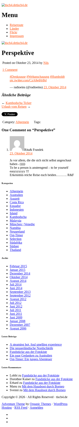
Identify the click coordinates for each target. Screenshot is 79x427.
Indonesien (17, 209)
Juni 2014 (16, 288)
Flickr (13, 32)
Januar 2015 (17, 270)
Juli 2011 (15, 310)
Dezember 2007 (20, 324)
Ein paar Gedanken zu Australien (31, 355)
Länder (14, 28)
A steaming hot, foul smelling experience (36, 344)
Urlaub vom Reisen (14, 106)
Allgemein (22, 122)
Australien (16, 195)
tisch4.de (22, 5)
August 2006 (18, 328)
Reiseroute (16, 25)
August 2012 (18, 299)
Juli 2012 (15, 302)
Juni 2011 (16, 313)
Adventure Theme (13, 404)
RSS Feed (20, 407)
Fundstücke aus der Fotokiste (28, 352)
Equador (15, 206)
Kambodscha (18, 217)
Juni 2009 (16, 317)
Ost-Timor (16, 235)
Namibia (15, 228)
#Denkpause (18, 76)
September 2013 (20, 291)
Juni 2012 (16, 306)
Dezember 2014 (20, 273)
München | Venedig (22, 224)
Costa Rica (17, 202)
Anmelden (36, 407)
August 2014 (18, 280)
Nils (46, 63)
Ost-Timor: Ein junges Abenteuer (31, 359)
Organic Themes (40, 404)
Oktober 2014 (19, 277)
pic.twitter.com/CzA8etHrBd (28, 80)
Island (13, 213)
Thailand (15, 250)
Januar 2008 (17, 321)
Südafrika (16, 242)
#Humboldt (57, 76)
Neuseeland (17, 231)
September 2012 (20, 295)
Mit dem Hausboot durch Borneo (43, 386)
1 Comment (9, 69)
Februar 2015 (18, 266)
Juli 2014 (15, 284)
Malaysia (15, 220)
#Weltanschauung (38, 76)
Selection (15, 239)
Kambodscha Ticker (18, 103)
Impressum (17, 36)
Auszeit (14, 198)
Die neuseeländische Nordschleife (31, 348)
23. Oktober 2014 (55, 87)
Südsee (14, 246)
